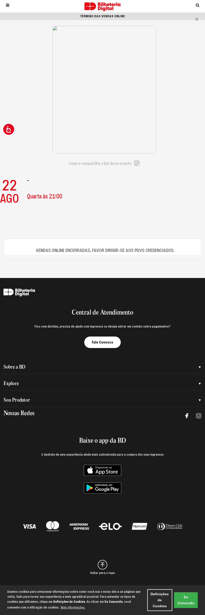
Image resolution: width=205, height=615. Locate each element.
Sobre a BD (14, 367)
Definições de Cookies (159, 600)
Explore (11, 383)
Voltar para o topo (102, 572)
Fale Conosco (102, 342)
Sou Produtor (17, 400)
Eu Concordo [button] (186, 600)
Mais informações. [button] (73, 607)
